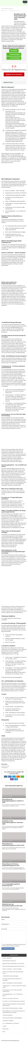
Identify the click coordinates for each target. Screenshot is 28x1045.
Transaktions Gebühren (8, 1020)
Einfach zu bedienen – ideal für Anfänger (12, 969)
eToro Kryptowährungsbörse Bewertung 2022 (11, 884)
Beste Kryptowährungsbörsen (7, 8)
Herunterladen (15, 54)
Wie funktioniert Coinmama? (9, 960)
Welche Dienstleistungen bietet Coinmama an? (13, 966)
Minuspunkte (6, 1029)
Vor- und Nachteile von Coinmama (11, 1023)
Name (3, 919)
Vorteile (4, 1026)
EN (24, 1)
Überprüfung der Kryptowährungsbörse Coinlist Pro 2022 (13, 800)
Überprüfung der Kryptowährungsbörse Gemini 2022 (13, 844)
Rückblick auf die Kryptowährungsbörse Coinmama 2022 (12, 822)
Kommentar (4, 929)
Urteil (4, 1031)
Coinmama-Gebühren (8, 1015)
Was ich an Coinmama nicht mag (10, 998)
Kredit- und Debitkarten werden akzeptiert (12, 983)
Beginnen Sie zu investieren (14, 74)
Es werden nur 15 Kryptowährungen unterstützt (14, 1001)
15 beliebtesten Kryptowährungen (10, 976)
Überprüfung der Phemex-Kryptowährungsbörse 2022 (10, 864)
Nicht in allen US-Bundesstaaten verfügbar (12, 1008)
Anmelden (14, 50)
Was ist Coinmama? (7, 958)
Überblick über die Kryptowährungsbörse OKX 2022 (12, 905)
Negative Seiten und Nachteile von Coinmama (13, 963)
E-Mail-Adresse (5, 924)
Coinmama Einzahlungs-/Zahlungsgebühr (12, 1018)
